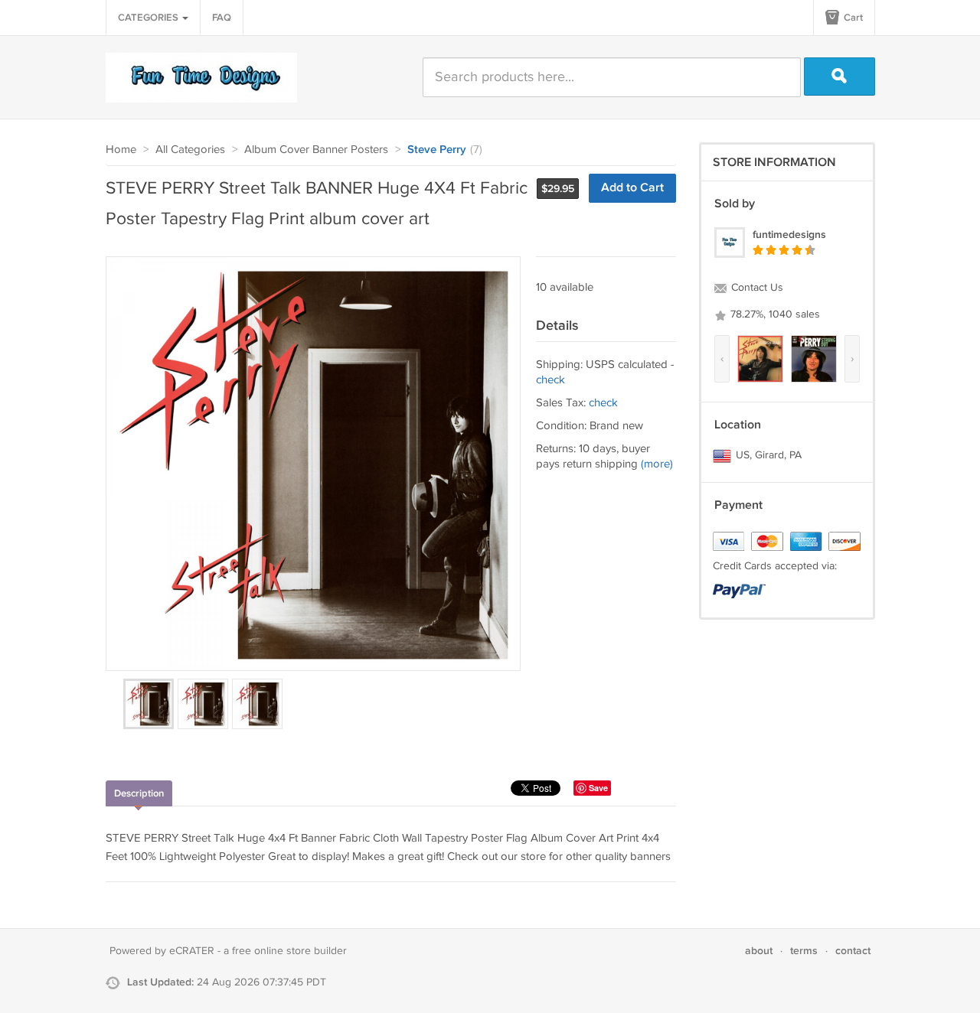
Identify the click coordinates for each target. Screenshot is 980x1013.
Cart (852, 17)
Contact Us (755, 288)
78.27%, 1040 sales (773, 314)
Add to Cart (632, 188)
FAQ (221, 17)
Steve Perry (436, 150)
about (759, 950)
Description (139, 793)
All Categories (190, 149)
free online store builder (289, 951)
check (550, 379)
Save (598, 787)
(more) (657, 464)
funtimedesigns (789, 234)
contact (853, 950)
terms (804, 950)
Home (121, 149)
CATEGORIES (149, 17)
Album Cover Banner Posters (316, 149)
